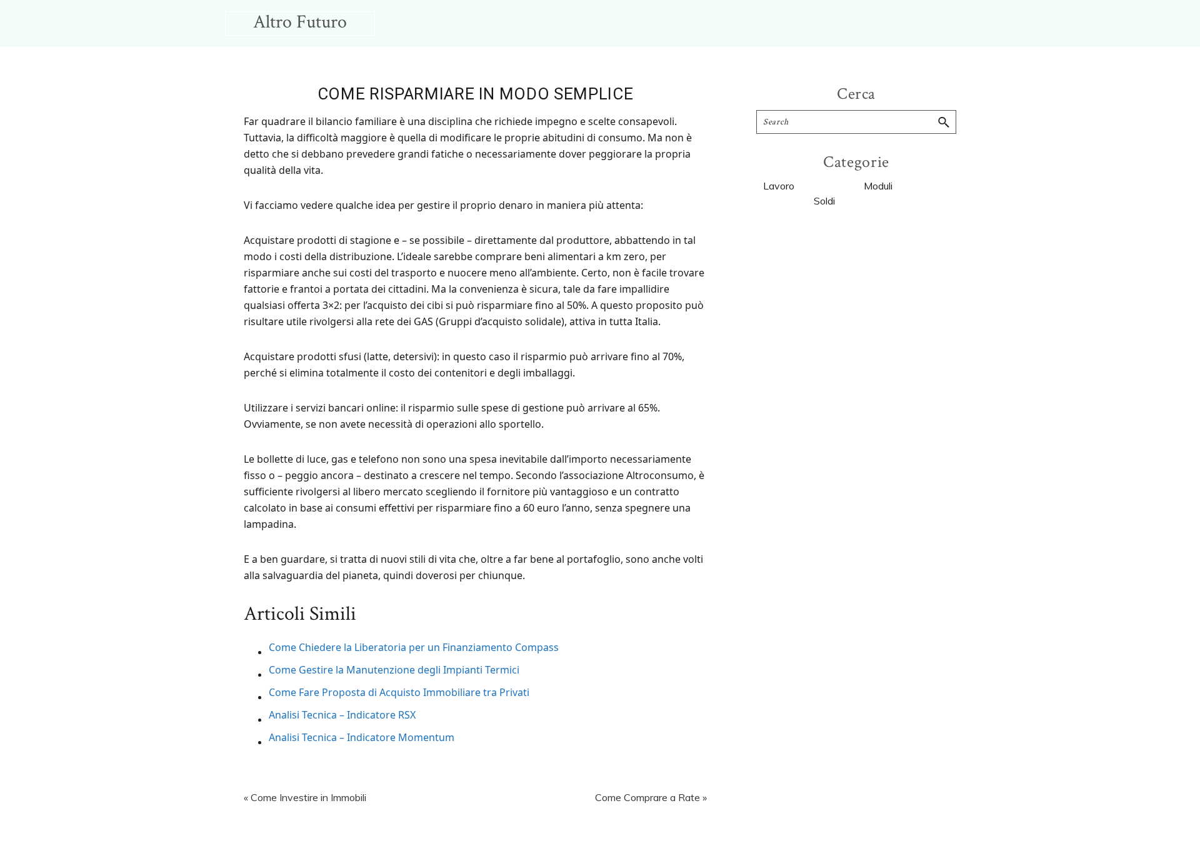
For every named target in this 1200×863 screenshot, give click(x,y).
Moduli (878, 185)
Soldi (824, 200)
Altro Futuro (300, 22)
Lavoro (778, 185)
